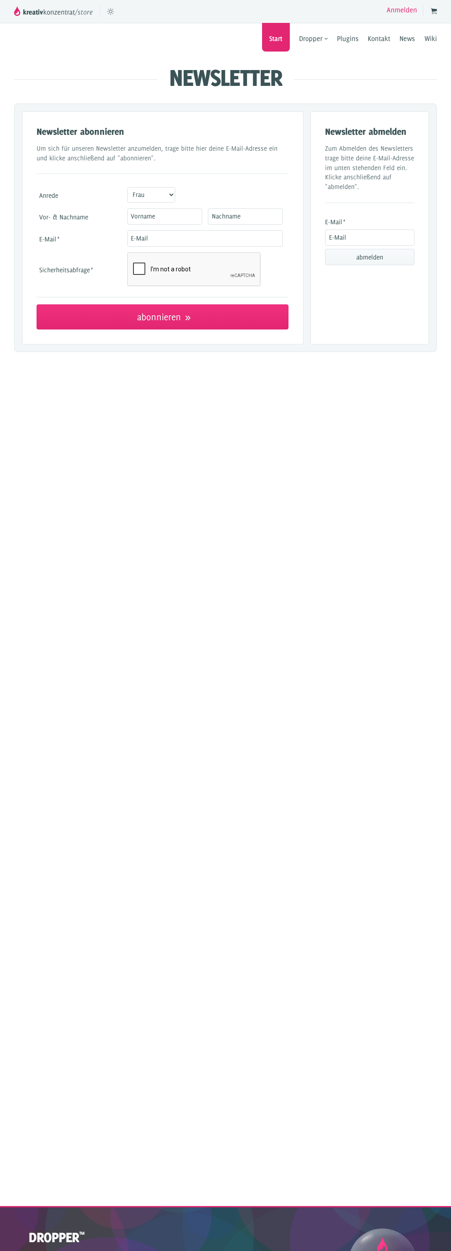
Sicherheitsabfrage (66, 270)
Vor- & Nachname (63, 217)
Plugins (348, 38)
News (407, 38)
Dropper (312, 38)
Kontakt (379, 38)
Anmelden (402, 10)
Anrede (48, 195)
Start (275, 38)
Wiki (431, 38)
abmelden (369, 257)
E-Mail (49, 239)
